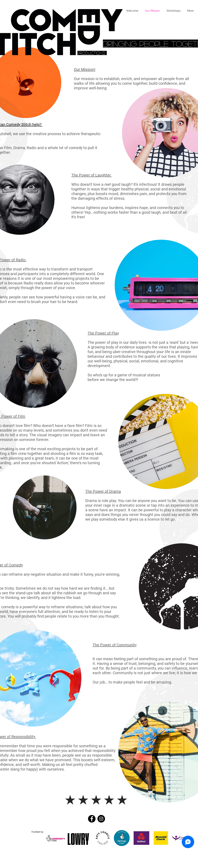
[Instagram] (101, 819)
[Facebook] (92, 819)
